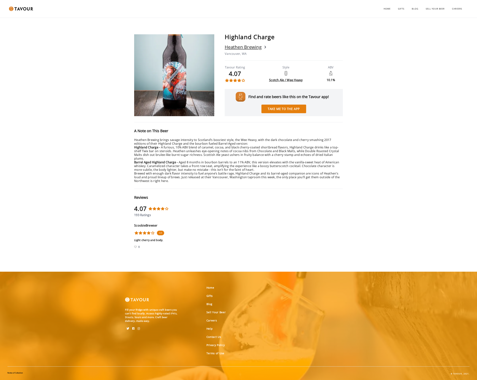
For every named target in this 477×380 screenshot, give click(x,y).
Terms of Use (215, 353)
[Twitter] (128, 327)
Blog (415, 8)
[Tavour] (137, 301)
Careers (457, 8)
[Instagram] (139, 327)
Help (209, 328)
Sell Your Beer (435, 8)
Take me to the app (284, 109)
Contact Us (213, 337)
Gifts (401, 8)
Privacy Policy (215, 345)
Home (387, 8)
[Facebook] (133, 327)
